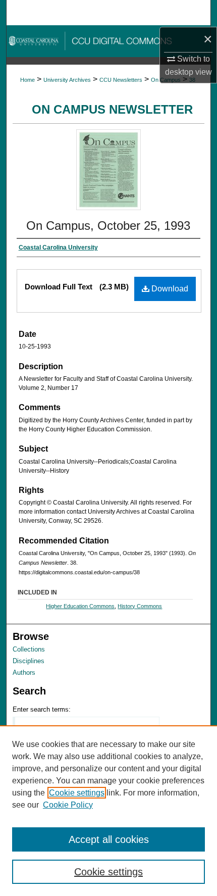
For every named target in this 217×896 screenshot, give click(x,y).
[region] (108, 810)
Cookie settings (76, 792)
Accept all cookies (109, 839)
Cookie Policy (68, 805)
